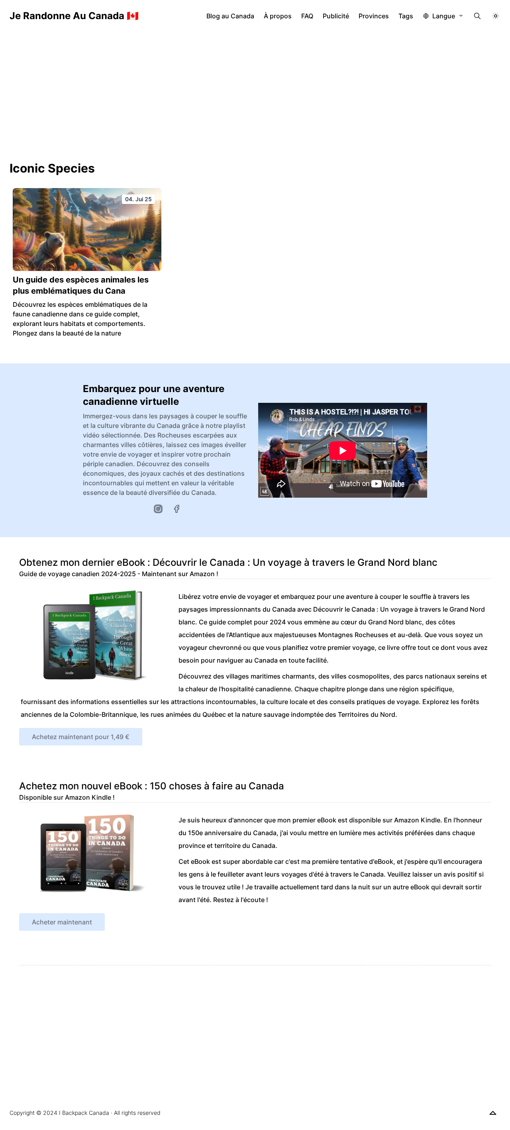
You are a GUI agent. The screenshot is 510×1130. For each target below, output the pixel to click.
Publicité (336, 16)
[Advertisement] (255, 91)
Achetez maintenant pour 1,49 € (80, 737)
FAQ (307, 16)
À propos (278, 16)
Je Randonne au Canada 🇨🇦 (74, 16)
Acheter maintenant (62, 922)
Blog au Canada (230, 16)
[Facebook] (176, 509)
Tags (405, 16)
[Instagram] (158, 509)
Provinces (374, 16)
